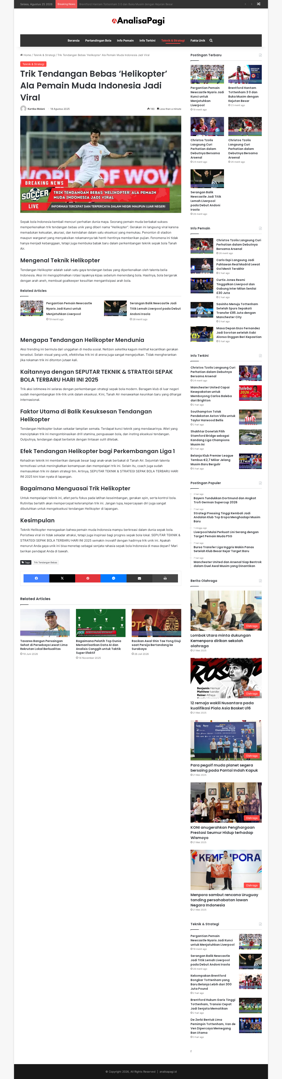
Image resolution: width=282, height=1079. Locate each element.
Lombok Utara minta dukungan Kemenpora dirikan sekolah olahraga (221, 640)
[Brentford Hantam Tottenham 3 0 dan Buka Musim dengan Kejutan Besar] (245, 74)
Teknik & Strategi (173, 40)
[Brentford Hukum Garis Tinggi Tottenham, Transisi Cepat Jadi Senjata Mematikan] (250, 1005)
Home (27, 55)
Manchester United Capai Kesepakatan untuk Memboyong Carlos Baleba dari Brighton (211, 393)
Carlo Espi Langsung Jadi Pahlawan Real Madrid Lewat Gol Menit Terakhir (238, 264)
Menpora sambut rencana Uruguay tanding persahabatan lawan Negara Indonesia (224, 900)
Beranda (73, 40)
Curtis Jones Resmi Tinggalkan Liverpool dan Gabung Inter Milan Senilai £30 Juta (236, 286)
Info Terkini (147, 40)
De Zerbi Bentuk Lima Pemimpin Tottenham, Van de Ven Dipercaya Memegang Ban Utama (213, 1026)
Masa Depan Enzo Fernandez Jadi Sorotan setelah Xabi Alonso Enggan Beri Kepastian (239, 332)
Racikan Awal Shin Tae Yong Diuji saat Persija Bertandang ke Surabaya (156, 645)
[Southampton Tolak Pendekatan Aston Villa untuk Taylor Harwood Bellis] (250, 417)
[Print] (165, 578)
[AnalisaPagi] (141, 21)
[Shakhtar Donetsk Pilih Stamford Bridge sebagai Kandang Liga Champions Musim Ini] (250, 437)
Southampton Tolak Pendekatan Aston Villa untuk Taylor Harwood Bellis (213, 415)
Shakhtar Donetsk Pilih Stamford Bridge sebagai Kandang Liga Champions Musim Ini (210, 437)
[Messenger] (113, 578)
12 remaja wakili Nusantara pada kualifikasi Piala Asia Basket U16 (222, 705)
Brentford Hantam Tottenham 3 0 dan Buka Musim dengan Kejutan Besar (243, 94)
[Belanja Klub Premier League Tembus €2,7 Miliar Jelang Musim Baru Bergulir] (250, 461)
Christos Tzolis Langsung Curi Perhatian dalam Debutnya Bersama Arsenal (126, 4)
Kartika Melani (36, 108)
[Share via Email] (139, 578)
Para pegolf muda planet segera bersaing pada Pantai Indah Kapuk (224, 768)
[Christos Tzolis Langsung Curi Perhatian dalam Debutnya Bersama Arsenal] (207, 126)
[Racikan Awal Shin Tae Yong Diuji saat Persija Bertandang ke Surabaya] (156, 623)
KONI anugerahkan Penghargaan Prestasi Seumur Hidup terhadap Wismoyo (223, 832)
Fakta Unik (198, 40)
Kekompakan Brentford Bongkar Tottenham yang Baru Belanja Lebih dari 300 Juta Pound (211, 982)
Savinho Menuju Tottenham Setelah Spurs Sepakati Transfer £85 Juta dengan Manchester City (237, 310)
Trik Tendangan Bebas (45, 562)
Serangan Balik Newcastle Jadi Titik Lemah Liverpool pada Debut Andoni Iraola (155, 308)
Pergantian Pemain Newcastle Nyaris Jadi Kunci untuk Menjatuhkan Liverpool (69, 308)
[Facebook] (36, 578)
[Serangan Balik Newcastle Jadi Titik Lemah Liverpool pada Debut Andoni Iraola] (115, 308)
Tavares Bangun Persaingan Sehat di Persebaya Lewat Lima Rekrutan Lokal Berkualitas (44, 645)
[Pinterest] (88, 578)
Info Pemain (125, 40)
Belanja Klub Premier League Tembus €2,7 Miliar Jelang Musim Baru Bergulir (212, 460)
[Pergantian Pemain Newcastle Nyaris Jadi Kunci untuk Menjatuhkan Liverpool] (31, 308)
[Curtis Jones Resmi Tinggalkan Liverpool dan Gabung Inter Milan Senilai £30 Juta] (202, 285)
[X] (62, 578)
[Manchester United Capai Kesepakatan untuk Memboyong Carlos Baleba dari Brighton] (250, 393)
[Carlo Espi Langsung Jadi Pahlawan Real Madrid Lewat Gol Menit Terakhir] (202, 265)
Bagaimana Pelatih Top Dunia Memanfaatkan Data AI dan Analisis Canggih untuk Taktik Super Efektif (98, 647)
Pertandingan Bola (98, 40)
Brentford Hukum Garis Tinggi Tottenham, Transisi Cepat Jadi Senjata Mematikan (213, 1004)
